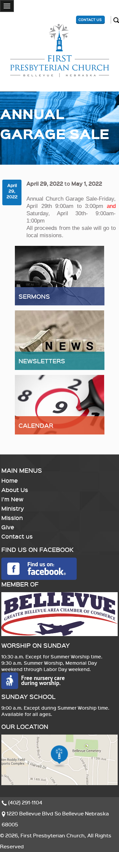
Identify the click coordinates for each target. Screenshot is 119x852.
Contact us (17, 536)
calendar (36, 425)
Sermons (34, 296)
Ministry (12, 508)
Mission (12, 518)
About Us (14, 490)
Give (7, 527)
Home (9, 480)
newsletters (42, 361)
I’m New (12, 499)
